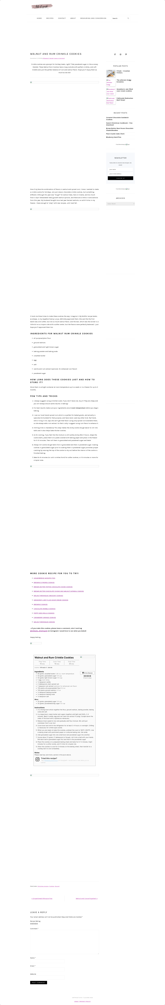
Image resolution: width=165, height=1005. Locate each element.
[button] (84, 676)
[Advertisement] (120, 241)
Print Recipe (88, 673)
